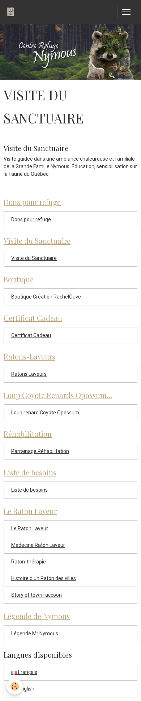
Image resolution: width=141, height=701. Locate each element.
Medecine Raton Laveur (38, 545)
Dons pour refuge (31, 219)
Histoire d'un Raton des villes (43, 578)
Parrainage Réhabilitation (40, 451)
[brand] (12, 12)
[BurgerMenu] (126, 12)
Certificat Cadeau (31, 335)
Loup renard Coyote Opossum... (46, 412)
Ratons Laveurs (29, 374)
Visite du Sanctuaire (36, 148)
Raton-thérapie (28, 562)
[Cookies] (15, 686)
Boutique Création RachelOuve (46, 297)
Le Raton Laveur (29, 528)
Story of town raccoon (36, 595)
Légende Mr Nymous (34, 633)
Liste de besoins (29, 490)
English (25, 689)
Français (27, 672)
